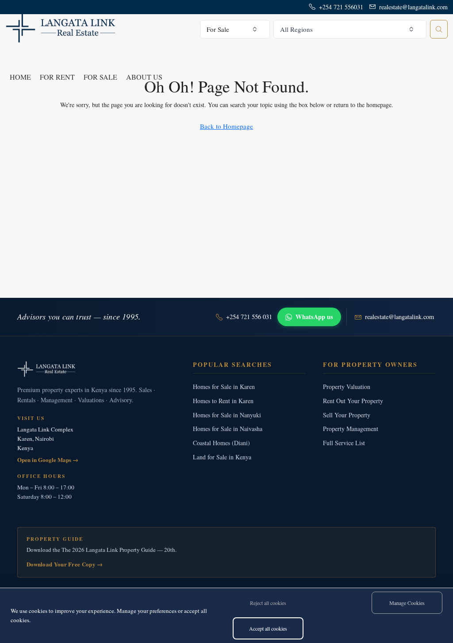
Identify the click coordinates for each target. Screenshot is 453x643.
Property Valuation (346, 386)
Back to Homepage (226, 126)
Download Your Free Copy (65, 564)
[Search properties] (439, 29)
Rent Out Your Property (353, 401)
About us (144, 76)
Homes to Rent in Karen (223, 401)
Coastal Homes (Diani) (221, 443)
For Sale (100, 76)
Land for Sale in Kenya (222, 457)
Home (20, 76)
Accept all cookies (268, 628)
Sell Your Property (346, 415)
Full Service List (344, 443)
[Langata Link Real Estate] (96, 369)
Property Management (350, 428)
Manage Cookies (407, 602)
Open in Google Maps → (47, 459)
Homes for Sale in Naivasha (227, 428)
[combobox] (235, 29)
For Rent (57, 76)
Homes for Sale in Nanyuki (227, 415)
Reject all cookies (268, 602)
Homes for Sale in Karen (224, 386)
